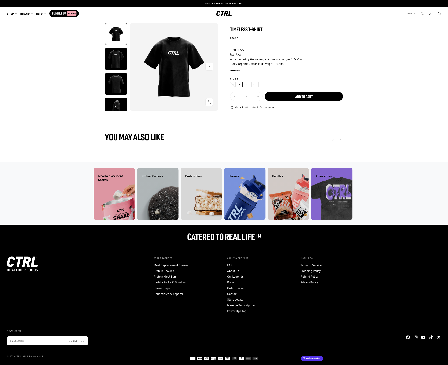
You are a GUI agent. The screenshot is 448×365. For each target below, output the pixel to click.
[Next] (340, 140)
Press (230, 282)
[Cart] (439, 13)
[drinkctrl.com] (22, 263)
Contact (232, 294)
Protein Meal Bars (165, 276)
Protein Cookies (164, 271)
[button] (411, 13)
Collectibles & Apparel (168, 294)
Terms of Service (311, 265)
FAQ (229, 265)
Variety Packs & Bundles (170, 282)
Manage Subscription (241, 305)
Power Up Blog (236, 311)
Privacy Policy (309, 282)
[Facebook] (408, 337)
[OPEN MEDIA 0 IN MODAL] (209, 102)
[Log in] (431, 13)
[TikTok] (431, 337)
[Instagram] (415, 337)
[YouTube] (423, 337)
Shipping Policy (310, 271)
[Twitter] (438, 337)
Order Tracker (236, 288)
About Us (233, 271)
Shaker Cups (162, 288)
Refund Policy (309, 276)
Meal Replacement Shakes (171, 265)
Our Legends (235, 276)
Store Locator (235, 299)
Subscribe (77, 340)
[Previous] (333, 140)
